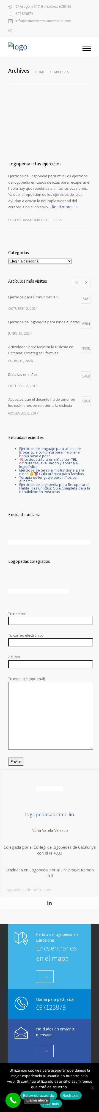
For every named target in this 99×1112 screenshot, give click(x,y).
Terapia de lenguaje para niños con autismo (49, 479)
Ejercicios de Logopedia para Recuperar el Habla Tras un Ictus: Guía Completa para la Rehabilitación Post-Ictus (54, 488)
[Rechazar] (92, 1087)
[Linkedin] (49, 903)
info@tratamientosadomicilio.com (43, 21)
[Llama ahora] (13, 1100)
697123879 (24, 14)
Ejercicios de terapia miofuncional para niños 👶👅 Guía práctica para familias (51, 472)
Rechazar (71, 1095)
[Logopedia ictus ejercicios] (49, 133)
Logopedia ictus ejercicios (35, 163)
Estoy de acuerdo (38, 1095)
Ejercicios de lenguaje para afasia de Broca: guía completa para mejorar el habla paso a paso (50, 452)
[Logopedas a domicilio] (45, 47)
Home (40, 72)
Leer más (51, 1103)
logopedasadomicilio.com (28, 889)
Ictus (57, 220)
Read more (62, 206)
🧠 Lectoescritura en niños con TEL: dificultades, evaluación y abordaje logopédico (48, 463)
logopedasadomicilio (27, 220)
